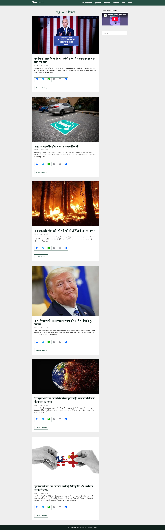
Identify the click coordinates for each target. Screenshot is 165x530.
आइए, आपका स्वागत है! (87, 3)
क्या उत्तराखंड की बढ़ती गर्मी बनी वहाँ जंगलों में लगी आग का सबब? (64, 230)
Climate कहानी (38, 2)
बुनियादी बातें (98, 3)
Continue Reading (41, 88)
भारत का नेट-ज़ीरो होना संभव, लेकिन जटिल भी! (56, 146)
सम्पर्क (123, 3)
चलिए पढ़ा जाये (107, 3)
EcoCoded (94, 527)
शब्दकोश (130, 3)
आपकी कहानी (116, 3)
